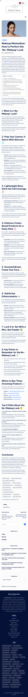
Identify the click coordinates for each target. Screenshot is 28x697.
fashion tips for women (7, 661)
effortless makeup (6, 478)
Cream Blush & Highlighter (13, 393)
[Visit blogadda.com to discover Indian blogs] (9, 586)
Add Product (14, 623)
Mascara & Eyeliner (16, 397)
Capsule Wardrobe (6, 650)
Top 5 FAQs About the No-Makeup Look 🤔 (12, 93)
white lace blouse (15, 682)
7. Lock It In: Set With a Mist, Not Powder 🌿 (11, 88)
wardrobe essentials (6, 682)
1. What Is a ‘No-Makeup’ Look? (9, 78)
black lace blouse (17, 645)
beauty (7, 63)
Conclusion (5, 95)
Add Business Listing (14, 620)
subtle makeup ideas (17, 496)
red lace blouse (14, 673)
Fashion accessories (6, 657)
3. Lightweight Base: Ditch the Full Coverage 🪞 (12, 81)
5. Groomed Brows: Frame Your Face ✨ (11, 85)
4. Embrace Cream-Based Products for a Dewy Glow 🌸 (13, 83)
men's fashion (16, 668)
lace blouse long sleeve (7, 668)
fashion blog (22, 657)
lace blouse (18, 666)
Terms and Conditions (14, 635)
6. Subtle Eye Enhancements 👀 (10, 86)
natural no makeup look (17, 487)
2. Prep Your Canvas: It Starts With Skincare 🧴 (12, 79)
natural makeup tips (6, 487)
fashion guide (5, 659)
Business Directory (14, 625)
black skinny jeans (6, 648)
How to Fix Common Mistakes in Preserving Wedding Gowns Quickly (12, 563)
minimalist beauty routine (7, 485)
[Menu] (25, 16)
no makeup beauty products (8, 492)
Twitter (3, 534)
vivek (5, 504)
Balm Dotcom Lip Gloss (14, 395)
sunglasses (19, 677)
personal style (21, 670)
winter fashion (5, 684)
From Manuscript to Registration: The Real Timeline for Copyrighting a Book (14, 554)
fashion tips (12, 659)
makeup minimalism (16, 482)
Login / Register (14, 629)
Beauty (4, 40)
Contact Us (14, 627)
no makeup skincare (6, 496)
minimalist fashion (6, 670)
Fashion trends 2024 (6, 664)
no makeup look (16, 494)
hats (22, 664)
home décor (5, 666)
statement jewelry (17, 675)
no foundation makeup (7, 489)
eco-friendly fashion (6, 654)
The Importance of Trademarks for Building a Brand (13, 549)
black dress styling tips (7, 645)
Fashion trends (16, 661)
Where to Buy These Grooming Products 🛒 (12, 92)
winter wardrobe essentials (15, 684)
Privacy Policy (14, 631)
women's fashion (6, 686)
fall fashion (14, 654)
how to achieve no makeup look (9, 480)
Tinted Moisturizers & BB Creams (16, 391)
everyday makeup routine (16, 478)
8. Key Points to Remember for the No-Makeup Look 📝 (13, 90)
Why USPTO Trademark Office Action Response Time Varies (13, 558)
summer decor (12, 677)
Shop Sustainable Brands (14, 633)
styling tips (5, 677)
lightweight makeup (6, 482)
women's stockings (14, 686)
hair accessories (16, 664)
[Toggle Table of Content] (23, 76)
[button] (6, 507)
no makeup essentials (7, 494)
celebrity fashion (6, 652)
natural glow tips (18, 485)
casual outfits (14, 650)
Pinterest (4, 537)
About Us (14, 618)
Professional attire (6, 673)
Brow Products (17, 399)
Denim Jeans (13, 652)
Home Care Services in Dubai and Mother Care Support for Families (13, 568)
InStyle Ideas (8, 597)
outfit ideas (14, 670)
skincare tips (22, 673)
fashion (20, 654)
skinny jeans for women (7, 675)
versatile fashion (15, 680)
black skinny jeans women (17, 648)
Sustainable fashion (6, 680)
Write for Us (14, 637)
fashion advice (15, 657)
